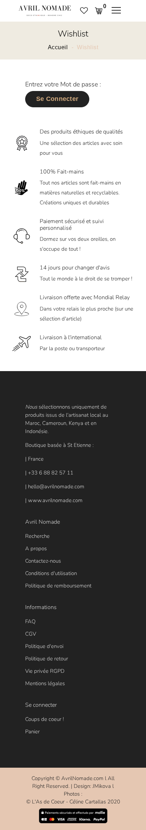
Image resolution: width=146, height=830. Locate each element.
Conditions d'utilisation (51, 573)
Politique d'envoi (44, 646)
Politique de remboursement (58, 585)
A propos (36, 548)
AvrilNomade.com (82, 778)
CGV (30, 633)
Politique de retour (46, 658)
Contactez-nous (43, 560)
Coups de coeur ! (44, 719)
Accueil (58, 47)
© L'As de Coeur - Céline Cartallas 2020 (73, 801)
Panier (32, 731)
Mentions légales (45, 683)
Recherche (37, 536)
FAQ (30, 621)
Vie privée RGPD (44, 671)
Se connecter (57, 98)
